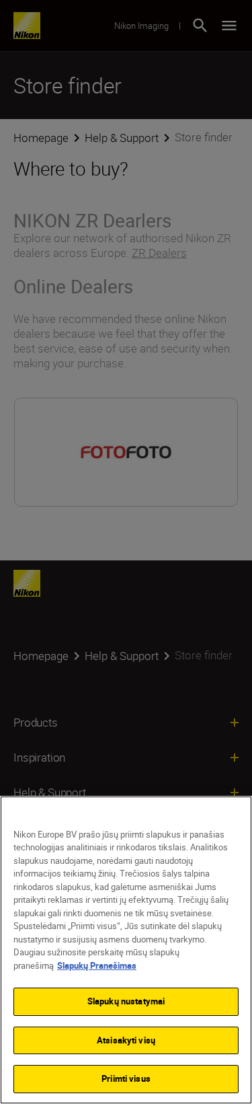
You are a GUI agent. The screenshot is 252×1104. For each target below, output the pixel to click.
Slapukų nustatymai (126, 1001)
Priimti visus (126, 1078)
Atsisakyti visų (126, 1040)
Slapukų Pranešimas (96, 965)
